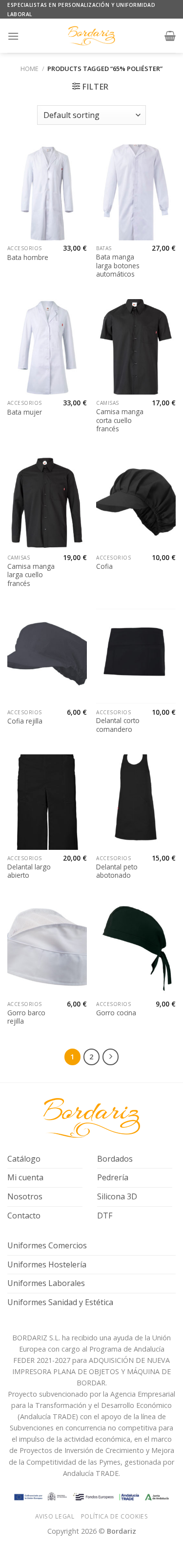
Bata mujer (24, 412)
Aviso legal (55, 1516)
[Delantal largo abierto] (47, 802)
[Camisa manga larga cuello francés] (47, 501)
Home (29, 68)
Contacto (24, 1215)
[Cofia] (136, 501)
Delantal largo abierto (29, 871)
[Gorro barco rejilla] (47, 948)
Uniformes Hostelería (46, 1264)
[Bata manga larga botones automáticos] (136, 192)
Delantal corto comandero (118, 724)
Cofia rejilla (24, 721)
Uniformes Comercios (47, 1245)
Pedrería (112, 1177)
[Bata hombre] (47, 192)
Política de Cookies (114, 1516)
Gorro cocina (116, 1012)
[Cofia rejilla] (47, 656)
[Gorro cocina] (136, 948)
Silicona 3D (117, 1196)
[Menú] (13, 36)
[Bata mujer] (47, 347)
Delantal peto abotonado (117, 871)
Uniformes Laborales (46, 1283)
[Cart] (170, 36)
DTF (104, 1215)
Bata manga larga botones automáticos (118, 266)
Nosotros (24, 1196)
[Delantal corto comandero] (136, 656)
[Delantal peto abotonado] (136, 802)
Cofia (104, 566)
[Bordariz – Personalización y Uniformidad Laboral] (92, 36)
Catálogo (24, 1158)
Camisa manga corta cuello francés (119, 420)
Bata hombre (27, 257)
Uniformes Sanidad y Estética (60, 1302)
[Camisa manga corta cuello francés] (136, 347)
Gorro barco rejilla (26, 1017)
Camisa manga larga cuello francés (31, 575)
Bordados (115, 1158)
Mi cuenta (25, 1177)
